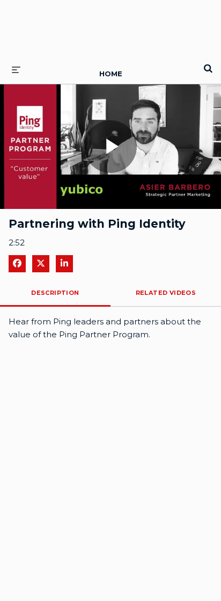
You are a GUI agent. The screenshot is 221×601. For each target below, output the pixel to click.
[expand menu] (16, 69)
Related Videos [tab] (166, 292)
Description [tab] (55, 292)
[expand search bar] (208, 64)
